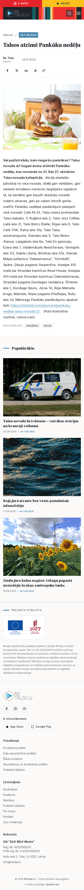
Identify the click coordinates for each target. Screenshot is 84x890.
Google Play (43, 726)
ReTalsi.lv (29, 878)
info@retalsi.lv (12, 862)
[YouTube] (24, 708)
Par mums (9, 811)
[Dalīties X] (17, 70)
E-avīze (23, 3)
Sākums (8, 35)
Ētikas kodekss (12, 758)
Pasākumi (9, 794)
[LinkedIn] (26, 70)
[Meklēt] (69, 13)
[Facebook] (7, 70)
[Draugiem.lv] (35, 70)
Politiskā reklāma (14, 769)
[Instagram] (15, 708)
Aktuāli (47, 325)
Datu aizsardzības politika (19, 753)
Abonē (65, 3)
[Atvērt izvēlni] (78, 13)
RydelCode (52, 884)
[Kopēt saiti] (44, 70)
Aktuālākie (28, 35)
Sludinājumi (10, 789)
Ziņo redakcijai (12, 822)
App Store (16, 726)
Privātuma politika (14, 748)
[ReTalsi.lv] (17, 13)
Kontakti (8, 816)
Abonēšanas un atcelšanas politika (25, 764)
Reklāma (8, 800)
